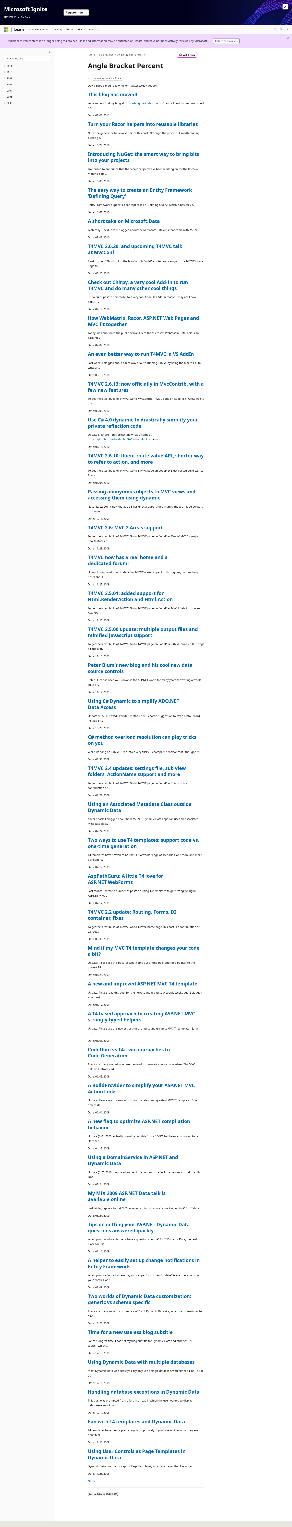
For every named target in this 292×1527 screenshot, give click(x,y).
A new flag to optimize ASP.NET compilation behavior (139, 1124)
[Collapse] (50, 52)
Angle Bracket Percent (129, 54)
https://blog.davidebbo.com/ (143, 103)
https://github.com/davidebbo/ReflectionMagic (118, 439)
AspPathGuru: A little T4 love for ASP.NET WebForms (125, 879)
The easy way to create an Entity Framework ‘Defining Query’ (140, 193)
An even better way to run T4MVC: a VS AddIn (141, 354)
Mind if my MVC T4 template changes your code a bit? (144, 951)
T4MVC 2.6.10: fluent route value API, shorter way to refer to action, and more (146, 458)
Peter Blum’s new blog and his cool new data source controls (140, 668)
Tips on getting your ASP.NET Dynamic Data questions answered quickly (139, 1227)
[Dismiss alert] (285, 6)
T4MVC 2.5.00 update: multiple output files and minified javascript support (143, 632)
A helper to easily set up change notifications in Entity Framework (144, 1263)
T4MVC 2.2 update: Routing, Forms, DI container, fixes (132, 915)
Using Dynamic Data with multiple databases (141, 1362)
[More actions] (201, 55)
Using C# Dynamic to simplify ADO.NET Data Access (133, 704)
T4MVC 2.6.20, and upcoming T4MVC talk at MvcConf (135, 249)
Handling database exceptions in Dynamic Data (143, 1392)
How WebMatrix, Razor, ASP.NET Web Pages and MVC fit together (143, 321)
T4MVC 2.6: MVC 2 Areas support (125, 527)
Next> (91, 1481)
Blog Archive (106, 54)
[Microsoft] (6, 29)
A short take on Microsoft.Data (124, 221)
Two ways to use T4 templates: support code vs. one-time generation (143, 843)
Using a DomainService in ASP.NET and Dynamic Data (133, 1160)
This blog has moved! (112, 94)
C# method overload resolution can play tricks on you (142, 740)
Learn (92, 54)
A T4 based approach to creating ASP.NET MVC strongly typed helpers (141, 1016)
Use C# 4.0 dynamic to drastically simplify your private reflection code (143, 422)
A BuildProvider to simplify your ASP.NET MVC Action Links (141, 1088)
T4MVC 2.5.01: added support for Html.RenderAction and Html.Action (130, 596)
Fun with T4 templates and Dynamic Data (136, 1421)
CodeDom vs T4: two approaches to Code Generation (129, 1052)
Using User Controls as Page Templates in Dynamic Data (137, 1454)
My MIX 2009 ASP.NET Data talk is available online (127, 1196)
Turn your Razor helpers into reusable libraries (143, 124)
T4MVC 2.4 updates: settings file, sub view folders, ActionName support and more (137, 771)
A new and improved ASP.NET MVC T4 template (142, 983)
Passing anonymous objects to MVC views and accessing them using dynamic (142, 494)
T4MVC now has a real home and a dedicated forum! (128, 560)
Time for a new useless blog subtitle (130, 1332)
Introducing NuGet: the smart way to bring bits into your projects (143, 157)
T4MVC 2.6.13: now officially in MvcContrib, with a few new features (146, 387)
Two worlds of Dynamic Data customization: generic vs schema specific (139, 1299)
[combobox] (27, 58)
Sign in (284, 29)
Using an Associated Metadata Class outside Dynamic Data (140, 807)
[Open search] (275, 30)
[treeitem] (27, 66)
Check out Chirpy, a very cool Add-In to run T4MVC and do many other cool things (138, 285)
